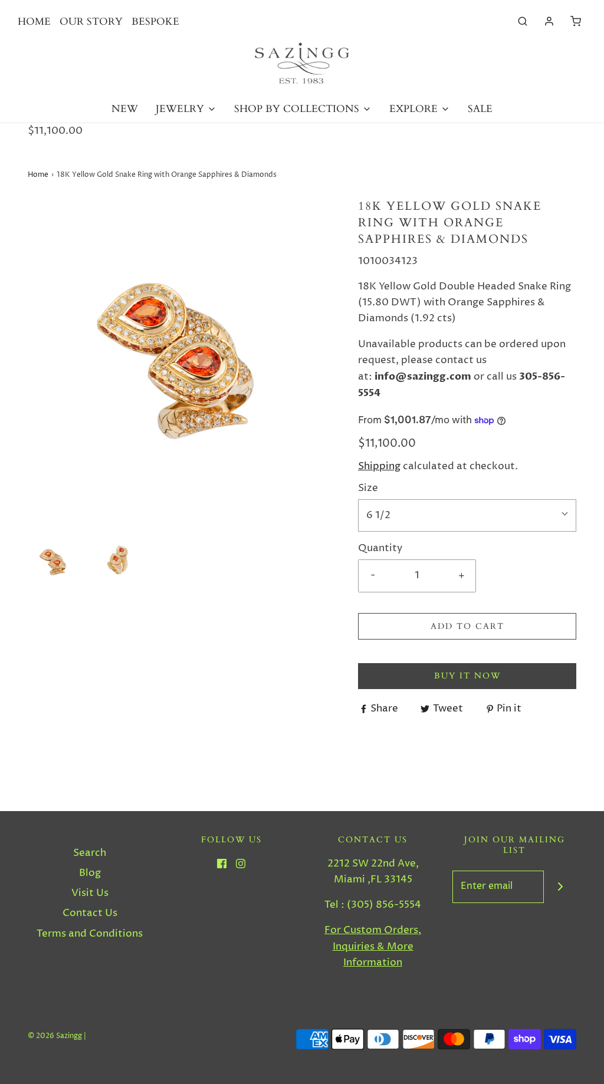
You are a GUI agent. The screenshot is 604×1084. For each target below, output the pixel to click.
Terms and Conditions (90, 934)
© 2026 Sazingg (55, 1036)
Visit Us (90, 893)
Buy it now (467, 675)
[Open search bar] (522, 21)
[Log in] (549, 21)
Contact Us (90, 913)
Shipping (379, 466)
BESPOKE (155, 21)
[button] (54, 561)
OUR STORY (91, 21)
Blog (90, 873)
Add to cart (467, 626)
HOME (34, 21)
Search (89, 853)
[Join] (560, 887)
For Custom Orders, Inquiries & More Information (372, 946)
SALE (480, 109)
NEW (124, 109)
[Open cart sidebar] (575, 21)
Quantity (380, 548)
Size (368, 488)
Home (38, 175)
